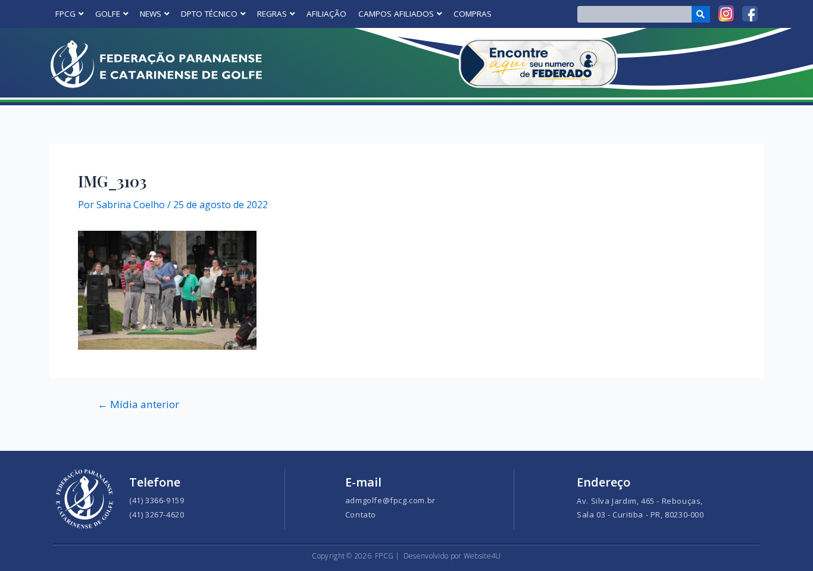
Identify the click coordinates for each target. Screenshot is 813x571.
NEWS (150, 13)
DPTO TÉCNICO (209, 13)
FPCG (65, 13)
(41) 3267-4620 (156, 514)
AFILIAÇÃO (326, 13)
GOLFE (107, 13)
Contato (360, 514)
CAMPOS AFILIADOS (396, 13)
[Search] (701, 14)
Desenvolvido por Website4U (452, 556)
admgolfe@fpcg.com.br (390, 500)
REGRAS (272, 13)
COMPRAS (473, 13)
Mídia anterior (138, 404)
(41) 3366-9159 (156, 500)
